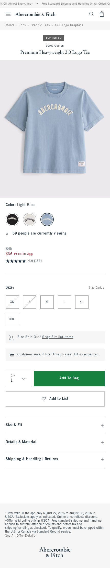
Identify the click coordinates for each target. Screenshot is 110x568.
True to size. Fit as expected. (76, 354)
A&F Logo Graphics (68, 25)
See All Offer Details (20, 535)
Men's (10, 25)
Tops (22, 25)
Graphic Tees (40, 25)
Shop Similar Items (57, 337)
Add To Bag (69, 378)
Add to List (59, 399)
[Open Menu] (6, 14)
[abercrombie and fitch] (35, 14)
